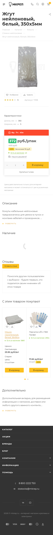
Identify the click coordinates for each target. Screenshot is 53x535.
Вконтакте (23, 503)
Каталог (7, 429)
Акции (6, 436)
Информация (10, 465)
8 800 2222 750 (27, 483)
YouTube (30, 503)
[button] (25, 379)
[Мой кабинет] (43, 4)
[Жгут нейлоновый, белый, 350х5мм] (26, 67)
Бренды (7, 444)
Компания (8, 458)
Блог (5, 451)
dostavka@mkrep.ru (28, 488)
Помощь (7, 472)
